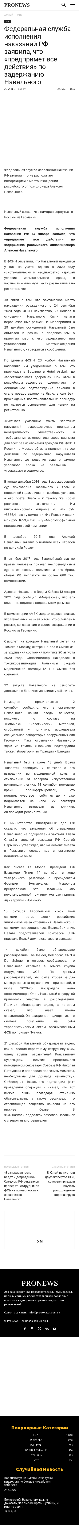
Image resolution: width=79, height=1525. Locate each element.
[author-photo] (39, 1235)
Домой (8, 14)
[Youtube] (54, 1328)
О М (10, 89)
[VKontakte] (47, 1328)
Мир (20, 14)
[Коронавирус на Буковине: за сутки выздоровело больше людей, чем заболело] (68, 1482)
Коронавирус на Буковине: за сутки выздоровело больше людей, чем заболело (28, 1481)
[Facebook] (8, 99)
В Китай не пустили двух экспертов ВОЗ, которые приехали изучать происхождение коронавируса (60, 1184)
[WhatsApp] (37, 99)
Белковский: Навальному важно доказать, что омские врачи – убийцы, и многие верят (31, 1503)
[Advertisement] (39, 1376)
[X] (18, 99)
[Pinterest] (28, 99)
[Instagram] (32, 1328)
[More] (47, 99)
